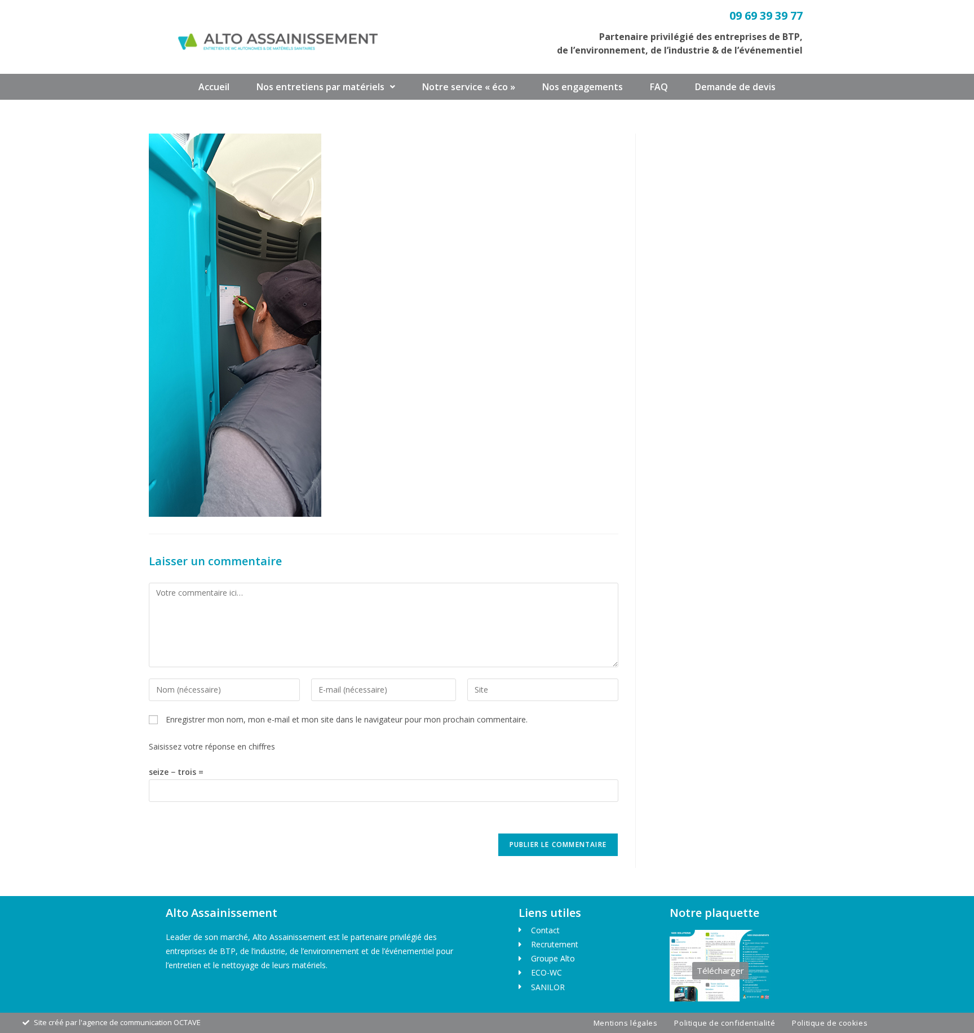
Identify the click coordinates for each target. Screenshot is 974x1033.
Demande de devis (735, 87)
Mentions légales (626, 1023)
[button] (326, 87)
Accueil (213, 87)
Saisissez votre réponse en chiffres (212, 746)
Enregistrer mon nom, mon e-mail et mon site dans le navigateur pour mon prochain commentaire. (347, 719)
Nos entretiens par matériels (320, 87)
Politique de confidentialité (724, 1023)
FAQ (659, 87)
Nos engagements (582, 87)
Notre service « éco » (468, 87)
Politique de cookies (829, 1023)
